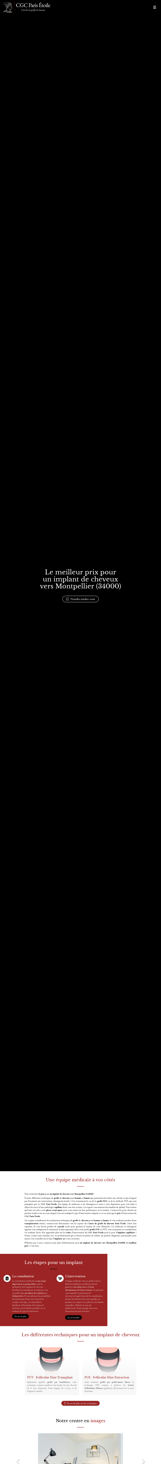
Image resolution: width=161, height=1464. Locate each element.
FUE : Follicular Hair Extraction (106, 1377)
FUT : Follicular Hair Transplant (50, 1377)
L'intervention (75, 1276)
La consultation (23, 1276)
